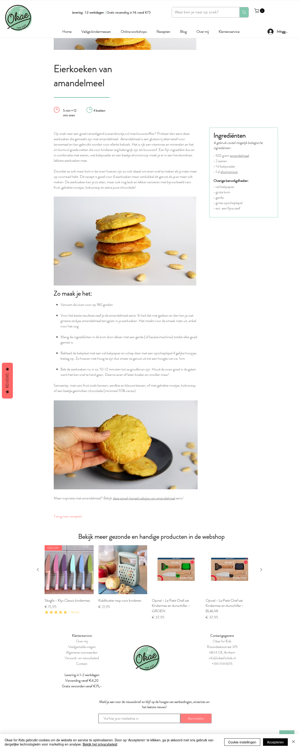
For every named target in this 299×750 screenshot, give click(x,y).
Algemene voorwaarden (81, 652)
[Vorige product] (38, 569)
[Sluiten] (293, 742)
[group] (149, 583)
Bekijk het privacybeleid (100, 744)
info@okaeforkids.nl (222, 658)
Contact (81, 663)
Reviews (7, 380)
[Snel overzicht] (122, 569)
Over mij (82, 641)
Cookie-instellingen (242, 742)
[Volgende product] (261, 569)
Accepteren (275, 742)
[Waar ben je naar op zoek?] (244, 12)
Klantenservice (82, 635)
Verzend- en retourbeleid (82, 658)
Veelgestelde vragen (82, 646)
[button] (260, 10)
